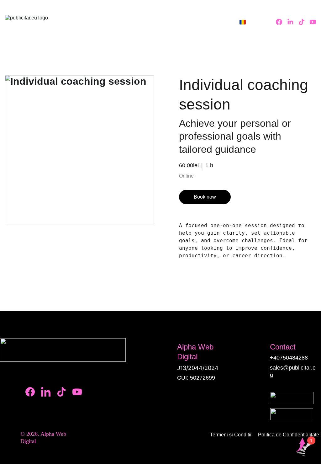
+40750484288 (289, 358)
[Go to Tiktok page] (304, 22)
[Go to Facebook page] (281, 22)
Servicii (173, 21)
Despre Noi (142, 21)
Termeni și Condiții (230, 434)
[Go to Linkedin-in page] (292, 22)
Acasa (112, 21)
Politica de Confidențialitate (288, 434)
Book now (205, 197)
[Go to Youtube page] (313, 22)
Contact (210, 21)
